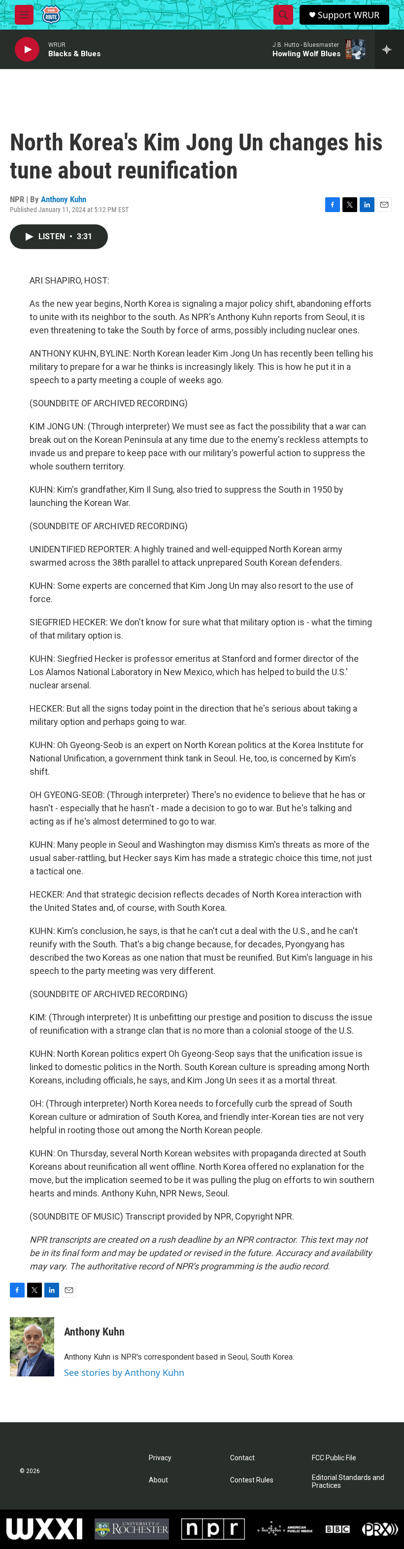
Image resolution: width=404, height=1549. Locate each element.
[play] (27, 49)
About (158, 1480)
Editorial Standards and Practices (348, 1481)
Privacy (160, 1458)
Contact (242, 1458)
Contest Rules (251, 1480)
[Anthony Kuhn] (32, 1346)
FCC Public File (334, 1458)
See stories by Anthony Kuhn (124, 1372)
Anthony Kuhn (63, 199)
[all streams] (389, 49)
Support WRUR (348, 15)
